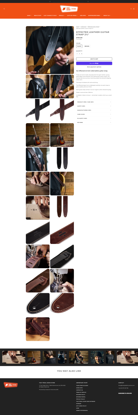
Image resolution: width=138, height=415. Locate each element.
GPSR (77, 408)
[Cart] (134, 9)
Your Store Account (82, 385)
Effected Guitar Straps (93, 26)
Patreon (78, 403)
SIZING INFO (79, 387)
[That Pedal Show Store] (69, 8)
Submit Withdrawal (82, 410)
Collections (83, 26)
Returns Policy (80, 394)
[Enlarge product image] (50, 50)
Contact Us (79, 390)
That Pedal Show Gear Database (85, 401)
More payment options (94, 67)
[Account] (131, 9)
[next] (88, 1)
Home (77, 26)
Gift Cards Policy (81, 405)
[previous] (50, 1)
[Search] (4, 9)
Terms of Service (81, 392)
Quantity (79, 51)
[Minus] (77, 53)
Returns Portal (80, 396)
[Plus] (82, 53)
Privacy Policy (80, 399)
